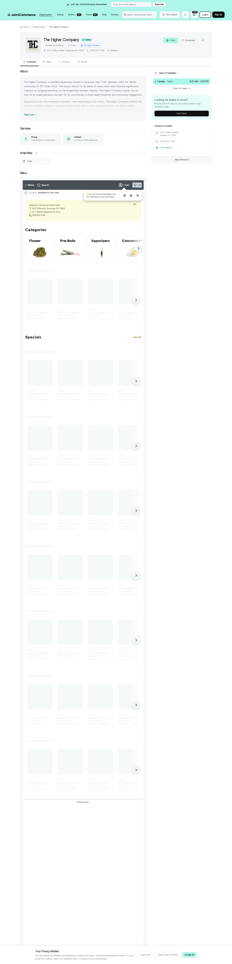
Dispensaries (39, 27)
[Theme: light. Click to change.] (185, 14)
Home (26, 27)
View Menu (182, 113)
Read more (29, 115)
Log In (205, 14)
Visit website (166, 147)
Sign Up (218, 14)
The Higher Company (91, 45)
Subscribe (159, 4)
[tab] (29, 62)
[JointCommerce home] (21, 14)
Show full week (180, 88)
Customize (146, 955)
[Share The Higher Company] (203, 40)
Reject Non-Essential (168, 955)
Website (113, 50)
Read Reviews (182, 159)
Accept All (189, 955)
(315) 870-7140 (97, 50)
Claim (172, 40)
